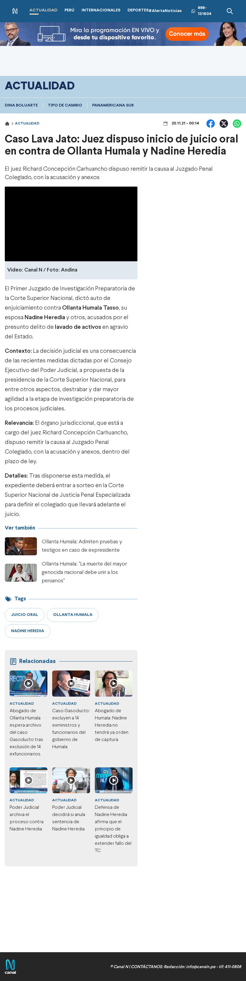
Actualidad (27, 123)
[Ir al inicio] (15, 11)
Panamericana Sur (113, 105)
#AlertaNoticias (165, 11)
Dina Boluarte (21, 105)
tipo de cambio (65, 105)
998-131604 (205, 11)
